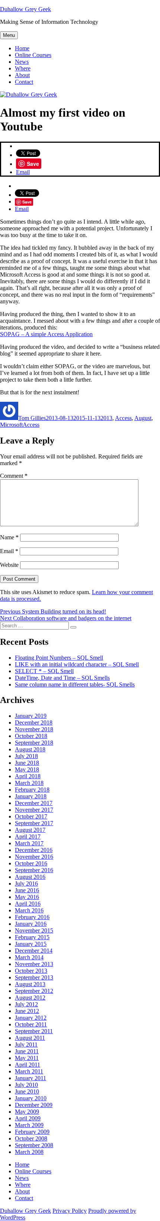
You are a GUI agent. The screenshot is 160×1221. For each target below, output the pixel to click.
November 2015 (34, 930)
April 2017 (28, 836)
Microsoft (11, 425)
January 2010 (31, 1098)
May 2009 (27, 1111)
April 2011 (27, 1064)
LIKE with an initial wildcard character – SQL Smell (77, 664)
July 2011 (26, 1044)
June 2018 (27, 763)
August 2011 (30, 1038)
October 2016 (31, 863)
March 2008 (29, 1152)
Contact (24, 82)
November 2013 (34, 964)
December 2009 (33, 1105)
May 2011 (27, 1058)
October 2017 (31, 816)
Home (22, 48)
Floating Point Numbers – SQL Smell (59, 657)
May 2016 (27, 897)
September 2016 (34, 870)
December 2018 (33, 722)
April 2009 (28, 1118)
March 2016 (29, 910)
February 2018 (32, 789)
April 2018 (28, 776)
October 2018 (31, 736)
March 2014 (29, 957)
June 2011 (27, 1051)
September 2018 (34, 742)
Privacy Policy (69, 1211)
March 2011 (29, 1071)
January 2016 (31, 924)
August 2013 (30, 984)
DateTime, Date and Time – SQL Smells (62, 678)
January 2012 (31, 1018)
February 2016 (32, 917)
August (142, 418)
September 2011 (34, 1031)
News (22, 62)
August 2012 (30, 997)
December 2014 (33, 950)
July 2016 (26, 883)
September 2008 (34, 1145)
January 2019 (31, 716)
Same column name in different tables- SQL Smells (75, 684)
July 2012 (26, 1004)
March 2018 (29, 783)
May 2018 (27, 769)
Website (9, 565)
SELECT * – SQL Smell (44, 671)
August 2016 (30, 877)
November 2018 (34, 729)
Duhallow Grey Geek (25, 9)
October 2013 (31, 971)
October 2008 (31, 1138)
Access (123, 418)
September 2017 (34, 823)
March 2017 (29, 843)
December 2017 (33, 803)
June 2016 (27, 890)
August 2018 (30, 749)
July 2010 (26, 1085)
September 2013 (34, 977)
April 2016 (28, 903)
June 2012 (27, 1011)
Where (23, 68)
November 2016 (34, 857)
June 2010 (27, 1091)
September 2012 (34, 991)
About (22, 75)
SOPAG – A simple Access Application (46, 334)
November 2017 (34, 810)
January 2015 (31, 944)
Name (9, 537)
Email (23, 172)
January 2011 (30, 1078)
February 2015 (32, 937)
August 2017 (30, 830)
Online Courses (33, 55)
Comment (14, 476)
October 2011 (31, 1024)
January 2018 (31, 796)
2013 (106, 418)
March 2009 (29, 1125)
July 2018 (26, 756)
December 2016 (33, 850)
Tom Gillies (32, 418)
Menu (9, 35)
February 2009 (32, 1132)
